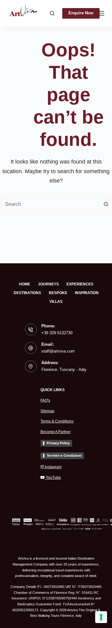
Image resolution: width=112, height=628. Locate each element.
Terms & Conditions (56, 421)
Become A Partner (55, 432)
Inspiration (87, 293)
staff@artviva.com (58, 351)
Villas (56, 301)
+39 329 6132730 (56, 332)
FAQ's (45, 400)
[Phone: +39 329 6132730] (31, 329)
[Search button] (106, 204)
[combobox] (50, 204)
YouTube (53, 477)
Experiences (80, 284)
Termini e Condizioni (64, 455)
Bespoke (58, 293)
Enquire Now (80, 13)
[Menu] (101, 13)
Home (24, 284)
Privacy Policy (58, 443)
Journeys (48, 284)
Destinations (27, 293)
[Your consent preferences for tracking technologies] (101, 617)
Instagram (53, 467)
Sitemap (47, 411)
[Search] (52, 13)
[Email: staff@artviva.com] (31, 348)
